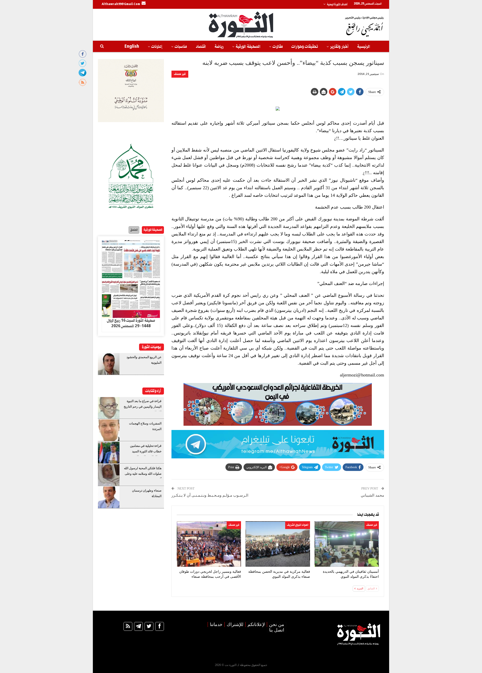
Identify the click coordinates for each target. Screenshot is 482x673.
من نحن (276, 624)
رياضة (219, 47)
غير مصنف (180, 74)
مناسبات (181, 47)
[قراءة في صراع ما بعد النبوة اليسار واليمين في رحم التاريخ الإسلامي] (108, 408)
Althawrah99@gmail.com (121, 4)
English (132, 47)
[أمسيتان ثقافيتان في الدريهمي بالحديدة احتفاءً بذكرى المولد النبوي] (347, 544)
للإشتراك (235, 624)
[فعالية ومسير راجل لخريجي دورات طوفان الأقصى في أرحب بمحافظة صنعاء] (209, 544)
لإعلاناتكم (256, 624)
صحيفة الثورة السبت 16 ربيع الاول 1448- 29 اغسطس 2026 (131, 323)
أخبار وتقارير (339, 47)
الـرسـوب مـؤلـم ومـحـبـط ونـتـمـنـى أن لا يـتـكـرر (209, 495)
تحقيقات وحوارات (304, 47)
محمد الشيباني (372, 495)
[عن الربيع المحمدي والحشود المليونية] (108, 364)
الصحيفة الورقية (248, 47)
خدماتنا (216, 624)
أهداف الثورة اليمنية (337, 4)
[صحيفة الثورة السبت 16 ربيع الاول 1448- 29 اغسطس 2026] (131, 279)
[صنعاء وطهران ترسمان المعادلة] (108, 497)
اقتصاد (201, 47)
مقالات (278, 47)
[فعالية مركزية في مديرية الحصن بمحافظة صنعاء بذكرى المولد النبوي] (278, 544)
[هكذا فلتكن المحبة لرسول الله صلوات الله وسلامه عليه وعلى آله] (108, 475)
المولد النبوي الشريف (297, 525)
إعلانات (156, 47)
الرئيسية (363, 47)
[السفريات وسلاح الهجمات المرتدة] (108, 430)
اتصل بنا (276, 630)
